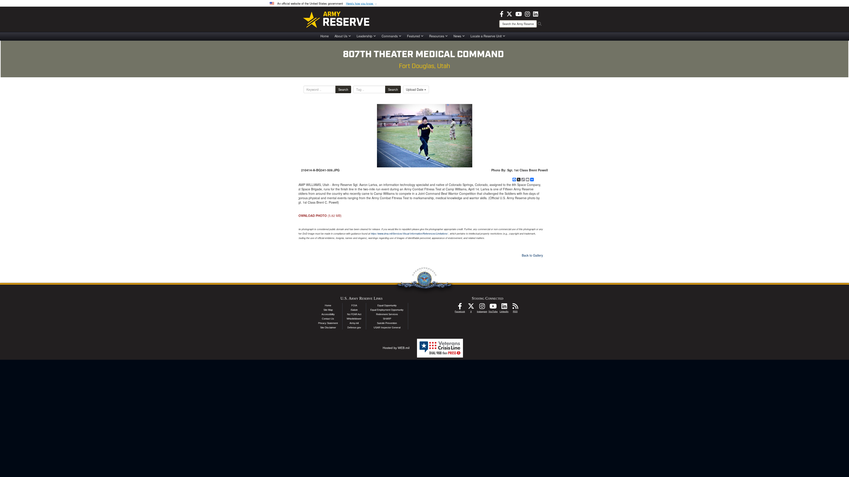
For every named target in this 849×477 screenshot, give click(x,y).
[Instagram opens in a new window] (527, 13)
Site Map (328, 310)
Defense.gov (354, 327)
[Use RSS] (515, 307)
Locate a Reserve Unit (486, 36)
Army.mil (354, 323)
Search (343, 89)
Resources (436, 36)
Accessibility (328, 314)
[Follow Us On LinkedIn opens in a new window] (504, 307)
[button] (362, 3)
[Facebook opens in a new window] (501, 13)
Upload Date (415, 89)
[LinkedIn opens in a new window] (535, 13)
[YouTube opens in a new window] (518, 13)
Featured (413, 36)
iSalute (354, 310)
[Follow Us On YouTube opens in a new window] (493, 307)
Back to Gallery (532, 255)
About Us (341, 36)
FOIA (354, 305)
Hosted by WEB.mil (396, 348)
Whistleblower (354, 318)
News (457, 36)
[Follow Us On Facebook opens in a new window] (459, 307)
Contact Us (328, 318)
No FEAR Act (354, 314)
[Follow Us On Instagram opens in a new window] (482, 307)
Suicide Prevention (387, 323)
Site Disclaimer (328, 327)
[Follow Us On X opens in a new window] (470, 307)
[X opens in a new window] (509, 13)
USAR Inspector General (387, 327)
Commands (390, 36)
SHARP (387, 318)
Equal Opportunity (387, 305)
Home (324, 36)
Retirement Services (387, 314)
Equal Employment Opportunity (386, 310)
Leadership (364, 36)
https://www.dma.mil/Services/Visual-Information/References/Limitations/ (409, 233)
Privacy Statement (328, 323)
